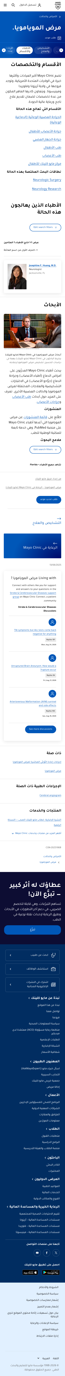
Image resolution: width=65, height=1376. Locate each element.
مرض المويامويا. (36, 28)
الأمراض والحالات (48, 17)
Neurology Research (46, 189)
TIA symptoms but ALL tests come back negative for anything (35, 632)
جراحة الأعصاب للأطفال (45, 132)
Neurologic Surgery (47, 180)
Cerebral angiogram (50, 795)
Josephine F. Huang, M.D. (42, 266)
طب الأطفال (52, 148)
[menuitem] (43, 50)
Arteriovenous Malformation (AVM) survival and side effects (33, 704)
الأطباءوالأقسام (25, 50)
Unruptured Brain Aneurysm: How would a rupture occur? (33, 668)
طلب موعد (50, 38)
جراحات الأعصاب (48, 402)
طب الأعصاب (51, 156)
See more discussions (40, 729)
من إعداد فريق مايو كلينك (48, 479)
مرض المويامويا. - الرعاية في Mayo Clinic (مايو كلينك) (33, 487)
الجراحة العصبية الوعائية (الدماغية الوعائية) (38, 120)
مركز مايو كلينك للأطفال (44, 164)
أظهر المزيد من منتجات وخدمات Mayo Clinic (38, 833)
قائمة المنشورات (35, 417)
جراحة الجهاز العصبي (47, 140)
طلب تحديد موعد (48, 499)
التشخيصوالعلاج (43, 50)
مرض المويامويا (53, 771)
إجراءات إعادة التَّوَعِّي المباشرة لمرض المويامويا (37, 762)
